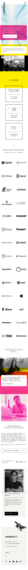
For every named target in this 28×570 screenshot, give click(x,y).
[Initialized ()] (4, 9)
